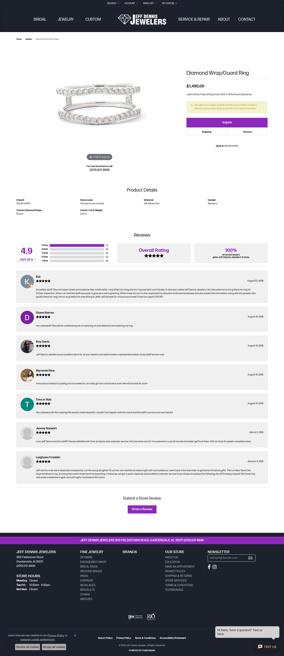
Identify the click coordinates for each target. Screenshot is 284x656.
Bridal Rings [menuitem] (89, 566)
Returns (247, 132)
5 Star (45, 245)
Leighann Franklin (48, 457)
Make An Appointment (180, 566)
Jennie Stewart (46, 428)
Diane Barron (45, 313)
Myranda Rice (45, 371)
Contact (246, 19)
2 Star (45, 256)
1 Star (45, 260)
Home (19, 39)
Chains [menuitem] (85, 594)
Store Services (176, 580)
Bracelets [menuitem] (87, 590)
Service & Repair (194, 19)
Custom (93, 19)
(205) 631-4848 (100, 170)
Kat (38, 277)
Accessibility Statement (173, 638)
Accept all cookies (54, 646)
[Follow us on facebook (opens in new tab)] (209, 567)
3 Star (45, 253)
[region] (99, 104)
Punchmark (148, 650)
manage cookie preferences (37, 639)
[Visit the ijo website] (135, 617)
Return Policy (105, 638)
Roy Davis (42, 342)
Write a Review (142, 509)
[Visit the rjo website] (151, 617)
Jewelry (66, 19)
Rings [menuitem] (84, 576)
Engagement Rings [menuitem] (93, 562)
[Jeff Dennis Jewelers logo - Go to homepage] (142, 19)
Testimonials (174, 590)
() (107, 245)
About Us (171, 557)
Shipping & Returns (178, 576)
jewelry (28, 39)
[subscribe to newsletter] (250, 558)
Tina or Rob (43, 399)
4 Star (45, 249)
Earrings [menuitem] (86, 580)
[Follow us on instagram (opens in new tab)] (215, 567)
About (224, 19)
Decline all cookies (27, 646)
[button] (113, 3)
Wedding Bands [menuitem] (91, 571)
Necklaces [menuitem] (87, 585)
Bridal (40, 19)
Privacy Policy (175, 571)
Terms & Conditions (179, 585)
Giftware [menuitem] (86, 557)
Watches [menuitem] (86, 599)
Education (172, 562)
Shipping (206, 132)
